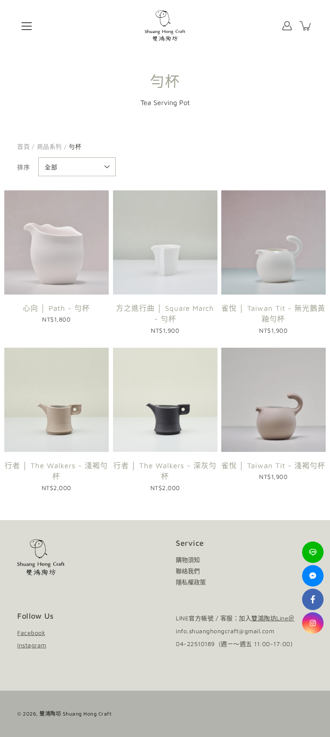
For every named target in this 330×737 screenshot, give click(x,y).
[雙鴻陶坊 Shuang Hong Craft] (165, 25)
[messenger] (313, 576)
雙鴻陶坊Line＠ (273, 618)
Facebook (31, 632)
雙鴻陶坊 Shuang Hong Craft (75, 713)
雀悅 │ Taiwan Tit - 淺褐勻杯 (274, 465)
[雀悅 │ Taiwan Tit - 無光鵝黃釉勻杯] (273, 242)
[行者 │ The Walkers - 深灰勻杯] (165, 400)
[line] (313, 552)
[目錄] (26, 26)
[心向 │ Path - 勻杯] (56, 242)
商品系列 (49, 146)
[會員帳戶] (287, 26)
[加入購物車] (306, 26)
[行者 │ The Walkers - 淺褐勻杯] (56, 400)
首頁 (23, 146)
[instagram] (313, 623)
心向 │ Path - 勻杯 (56, 308)
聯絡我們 (188, 571)
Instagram (31, 645)
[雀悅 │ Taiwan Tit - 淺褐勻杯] (273, 400)
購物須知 (188, 559)
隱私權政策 (191, 582)
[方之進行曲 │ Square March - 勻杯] (165, 242)
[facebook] (313, 599)
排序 (23, 167)
